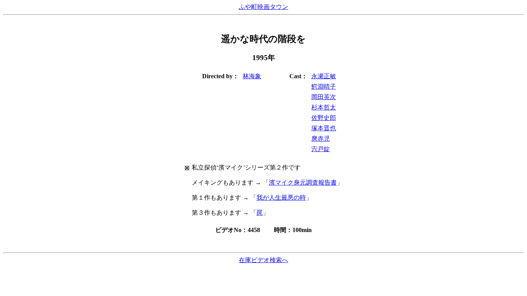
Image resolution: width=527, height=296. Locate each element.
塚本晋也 (323, 128)
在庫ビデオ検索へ (263, 260)
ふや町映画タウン (263, 6)
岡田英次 (323, 97)
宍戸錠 (320, 149)
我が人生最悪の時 (281, 197)
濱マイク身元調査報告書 (303, 182)
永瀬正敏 (323, 76)
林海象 (252, 76)
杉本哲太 (323, 107)
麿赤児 (320, 138)
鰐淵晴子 (323, 86)
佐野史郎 (323, 117)
